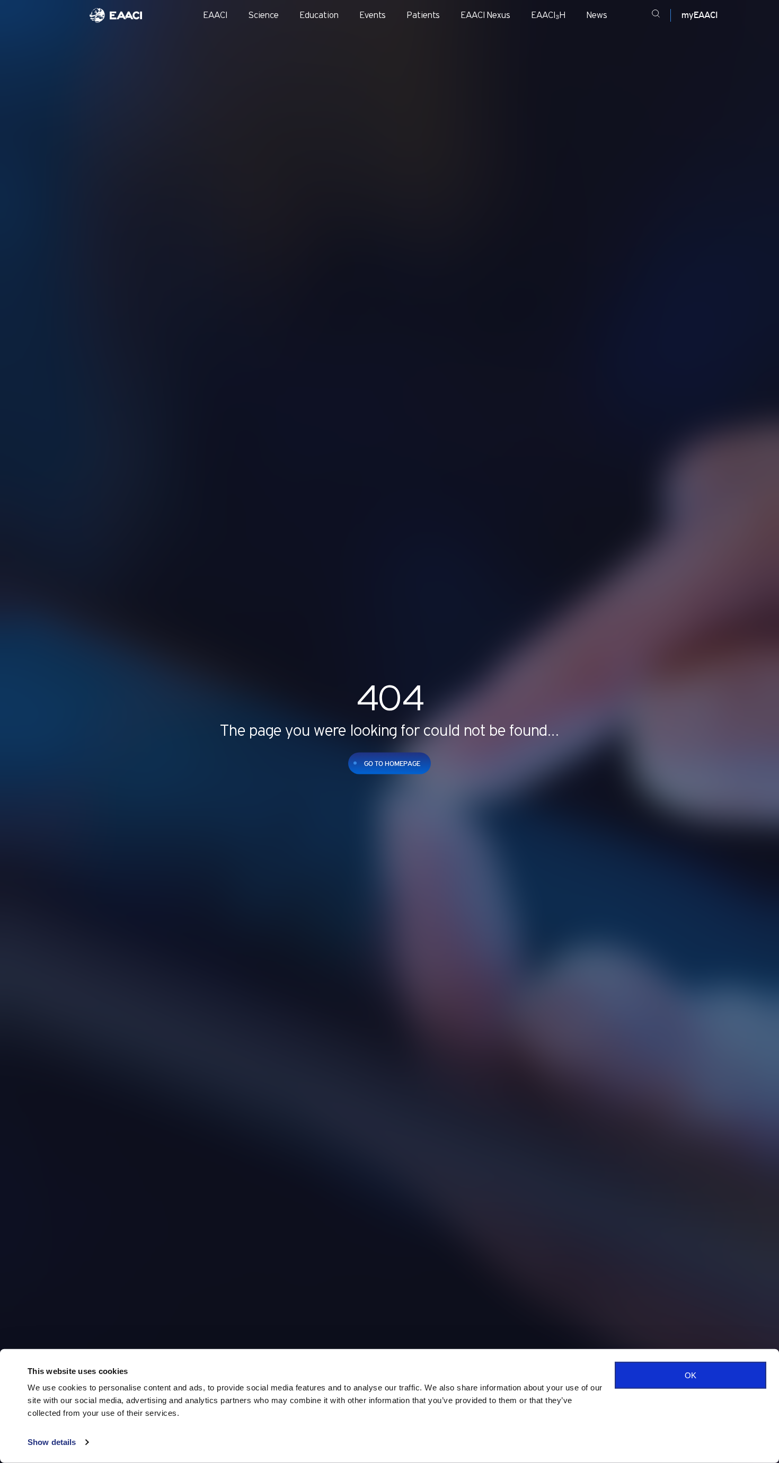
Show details (52, 1442)
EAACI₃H (548, 15)
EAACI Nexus (485, 15)
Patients (423, 15)
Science (264, 15)
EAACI (215, 15)
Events (373, 15)
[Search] (656, 15)
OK (690, 1375)
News (597, 15)
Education (319, 15)
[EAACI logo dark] (116, 15)
